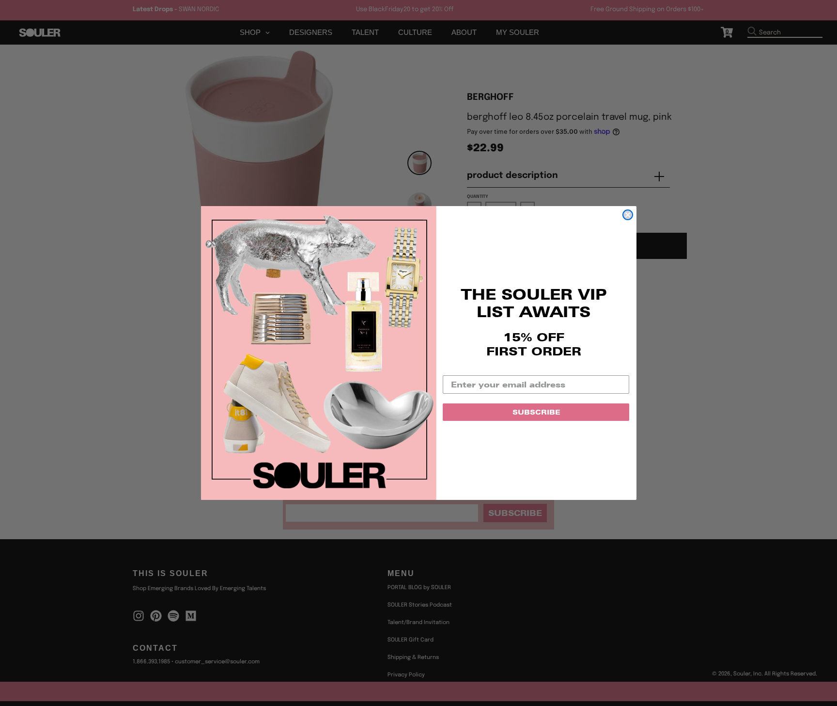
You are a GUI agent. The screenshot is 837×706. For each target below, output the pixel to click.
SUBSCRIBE (536, 412)
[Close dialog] (628, 215)
